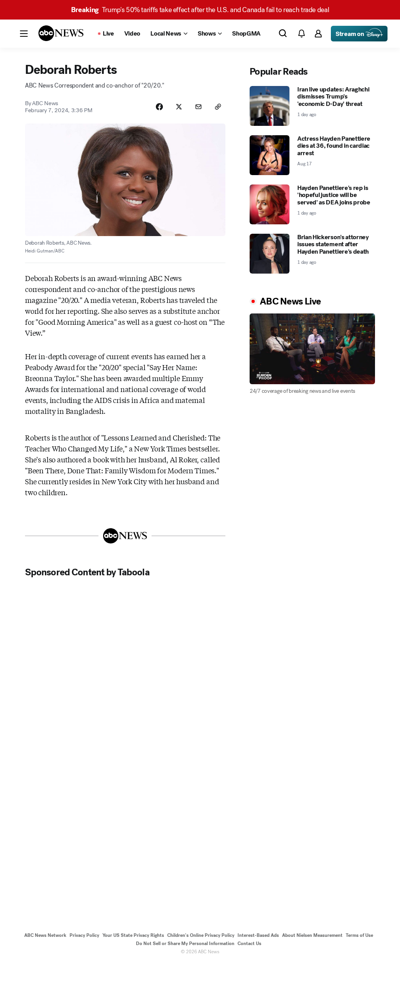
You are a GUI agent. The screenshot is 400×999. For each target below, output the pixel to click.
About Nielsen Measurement (312, 935)
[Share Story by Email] (198, 106)
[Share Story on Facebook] (159, 106)
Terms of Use (359, 935)
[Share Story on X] (178, 106)
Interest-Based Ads (258, 935)
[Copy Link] (218, 106)
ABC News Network (45, 935)
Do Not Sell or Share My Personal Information (185, 943)
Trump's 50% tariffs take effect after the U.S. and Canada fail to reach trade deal (200, 9)
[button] (24, 33)
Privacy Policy (84, 935)
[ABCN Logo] (61, 33)
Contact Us (249, 943)
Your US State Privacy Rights (133, 935)
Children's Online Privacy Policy (200, 935)
